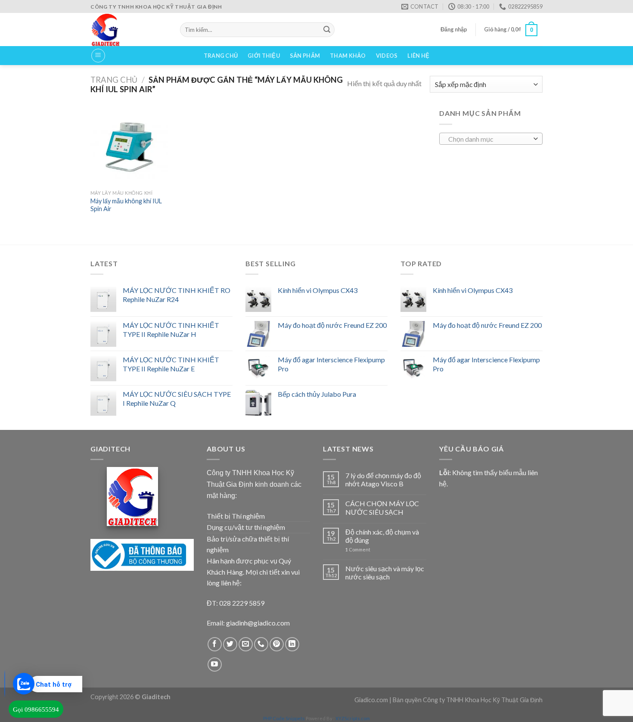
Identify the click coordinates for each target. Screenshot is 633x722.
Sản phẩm (305, 55)
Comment (357, 549)
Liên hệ (418, 55)
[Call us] (261, 644)
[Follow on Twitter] (230, 644)
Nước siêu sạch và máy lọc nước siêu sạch (384, 572)
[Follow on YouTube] (215, 664)
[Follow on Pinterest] (277, 644)
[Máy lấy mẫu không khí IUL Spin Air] (129, 146)
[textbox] (489, 139)
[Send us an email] (246, 644)
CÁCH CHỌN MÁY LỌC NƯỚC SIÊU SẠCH (382, 507)
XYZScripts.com (352, 718)
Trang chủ (221, 55)
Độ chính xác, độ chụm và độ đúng (382, 536)
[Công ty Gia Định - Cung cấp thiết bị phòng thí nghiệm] (128, 29)
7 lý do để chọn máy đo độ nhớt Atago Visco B (383, 479)
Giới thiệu (264, 55)
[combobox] (491, 139)
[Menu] (98, 55)
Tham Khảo (348, 55)
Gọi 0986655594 (36, 709)
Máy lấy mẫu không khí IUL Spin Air (126, 205)
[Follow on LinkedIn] (292, 644)
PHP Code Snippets (284, 718)
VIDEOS (387, 55)
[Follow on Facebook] (215, 644)
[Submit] (327, 29)
